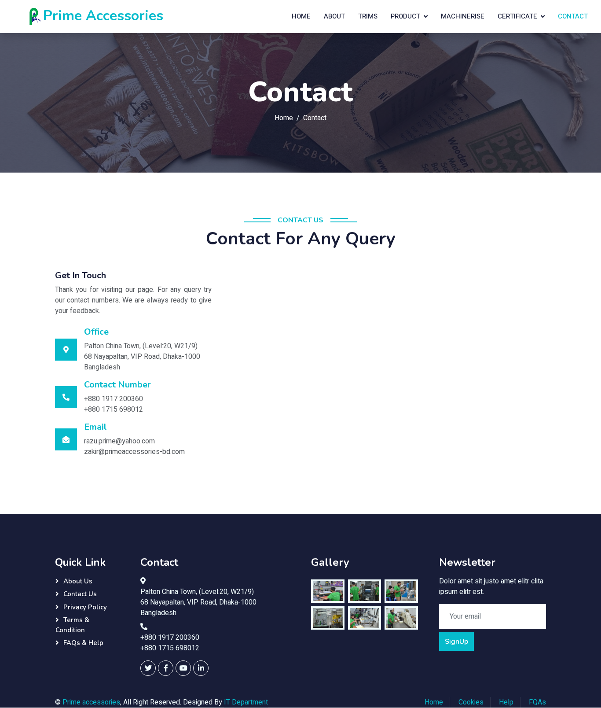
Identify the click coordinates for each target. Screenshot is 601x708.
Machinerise (462, 16)
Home (301, 16)
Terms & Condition (72, 625)
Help (506, 702)
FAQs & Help (83, 642)
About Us (77, 581)
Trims (367, 16)
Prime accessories (91, 702)
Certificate (517, 16)
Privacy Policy (85, 607)
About (334, 16)
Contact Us (80, 594)
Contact (573, 16)
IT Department (246, 702)
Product (405, 16)
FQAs (537, 702)
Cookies (471, 702)
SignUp (456, 641)
